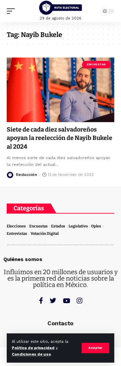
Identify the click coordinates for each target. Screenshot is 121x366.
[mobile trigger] (12, 11)
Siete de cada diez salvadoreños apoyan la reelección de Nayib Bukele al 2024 (59, 138)
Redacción (26, 174)
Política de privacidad (33, 348)
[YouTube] (66, 300)
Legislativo (78, 226)
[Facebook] (41, 300)
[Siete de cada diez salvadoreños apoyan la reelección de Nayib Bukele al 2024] (60, 90)
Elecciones (16, 226)
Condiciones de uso (31, 354)
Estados (58, 226)
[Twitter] (52, 300)
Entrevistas (17, 233)
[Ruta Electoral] (60, 7)
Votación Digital (44, 233)
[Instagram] (79, 300)
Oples (96, 226)
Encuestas (96, 64)
